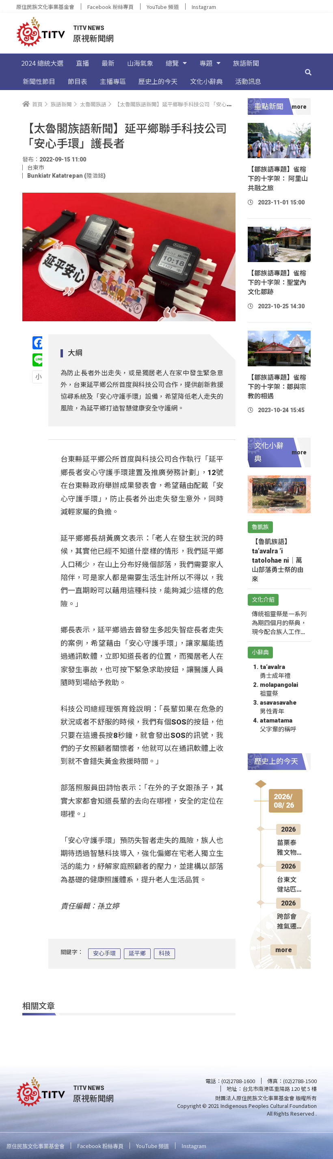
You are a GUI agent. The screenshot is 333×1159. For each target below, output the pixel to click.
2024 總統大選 (42, 63)
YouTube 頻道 (163, 7)
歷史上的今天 (157, 81)
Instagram (204, 7)
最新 (108, 63)
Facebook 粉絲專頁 (110, 7)
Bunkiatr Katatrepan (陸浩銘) (66, 175)
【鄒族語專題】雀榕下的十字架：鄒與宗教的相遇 (277, 387)
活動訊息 (248, 81)
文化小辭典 (206, 81)
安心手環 (104, 953)
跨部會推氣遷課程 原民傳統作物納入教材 (287, 922)
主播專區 (113, 81)
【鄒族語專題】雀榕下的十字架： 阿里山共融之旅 (278, 179)
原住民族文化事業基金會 (45, 7)
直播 (82, 63)
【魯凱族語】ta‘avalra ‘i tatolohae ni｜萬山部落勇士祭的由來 (278, 560)
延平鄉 (137, 953)
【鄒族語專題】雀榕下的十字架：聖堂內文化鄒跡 (277, 282)
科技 (164, 953)
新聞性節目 (39, 81)
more (283, 950)
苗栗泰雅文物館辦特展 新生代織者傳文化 (287, 848)
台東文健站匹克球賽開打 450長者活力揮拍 (290, 885)
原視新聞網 (93, 38)
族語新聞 (246, 63)
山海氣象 (140, 63)
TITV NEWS (88, 28)
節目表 (77, 81)
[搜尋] (308, 71)
